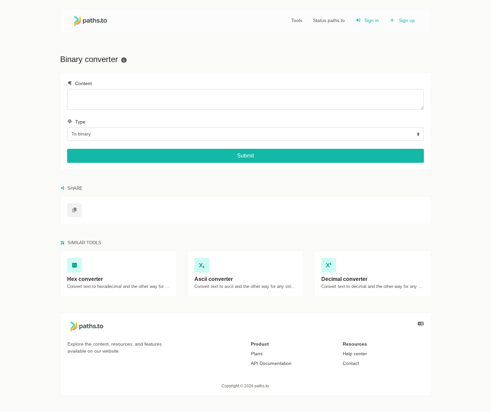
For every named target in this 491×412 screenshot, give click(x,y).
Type (80, 121)
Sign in (371, 20)
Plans (257, 353)
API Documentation (271, 363)
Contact (351, 363)
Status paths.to (329, 20)
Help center (355, 353)
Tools (296, 20)
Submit (245, 155)
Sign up (406, 20)
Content (83, 83)
